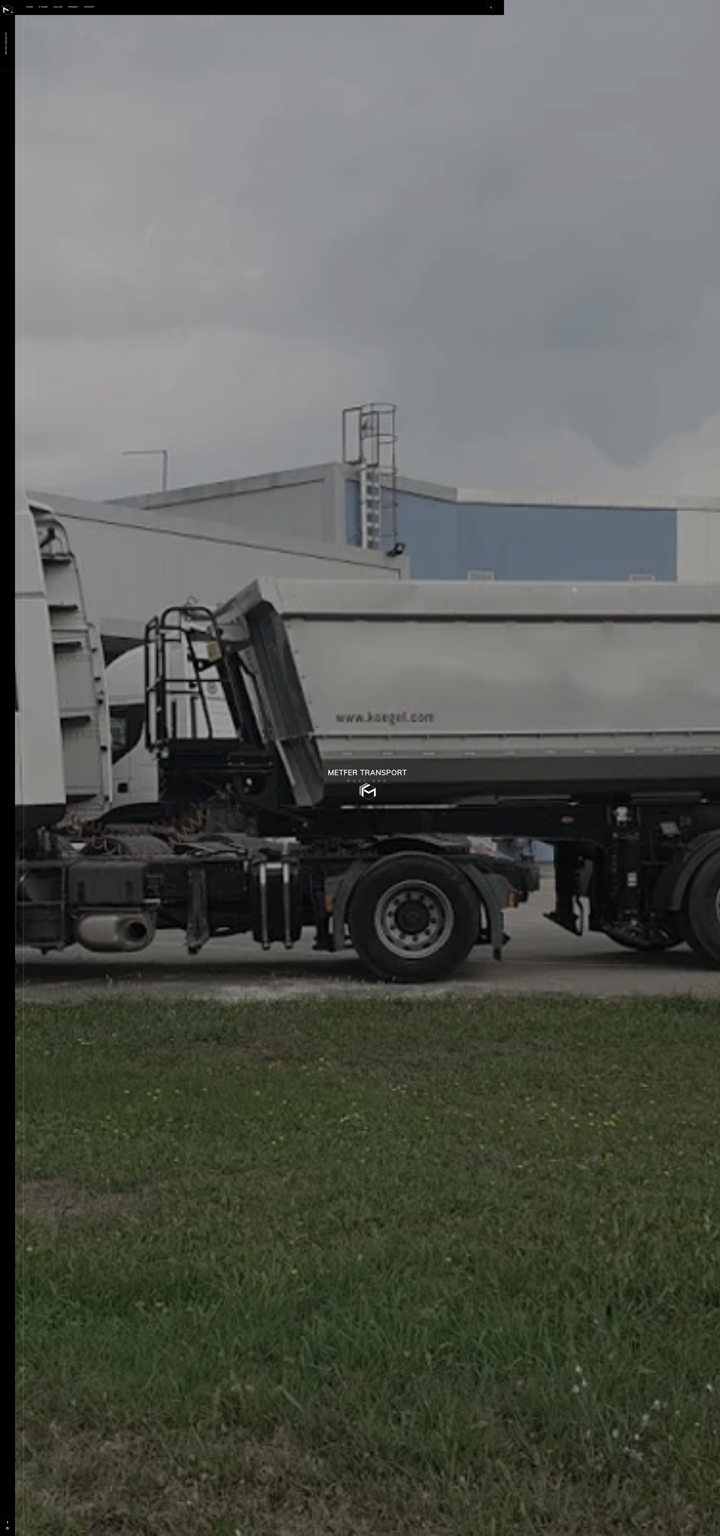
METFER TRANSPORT (6, 43)
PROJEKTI (73, 7)
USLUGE (57, 7)
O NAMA (43, 7)
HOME (29, 7)
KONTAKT (89, 7)
